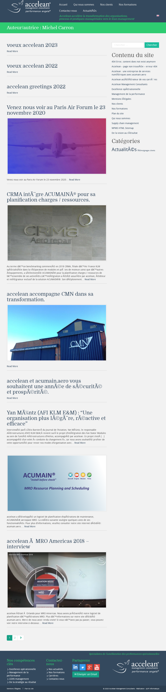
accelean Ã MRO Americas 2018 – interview (48, 544)
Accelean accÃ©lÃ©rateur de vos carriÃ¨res (134, 79)
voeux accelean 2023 (32, 45)
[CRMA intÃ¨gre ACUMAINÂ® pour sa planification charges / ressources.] (57, 232)
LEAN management (19, 679)
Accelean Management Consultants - (122, 689)
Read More (12, 51)
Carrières (53, 675)
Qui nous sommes (83, 4)
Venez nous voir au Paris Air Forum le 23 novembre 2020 (56, 110)
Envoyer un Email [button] (87, 674)
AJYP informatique (152, 689)
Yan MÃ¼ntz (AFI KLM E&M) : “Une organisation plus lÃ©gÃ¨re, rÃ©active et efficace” (56, 418)
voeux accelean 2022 (32, 66)
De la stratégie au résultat (22, 682)
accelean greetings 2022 (36, 87)
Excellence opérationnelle (22, 669)
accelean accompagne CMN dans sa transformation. (50, 297)
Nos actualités (56, 669)
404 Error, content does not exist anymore (134, 61)
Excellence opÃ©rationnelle (126, 89)
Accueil (63, 4)
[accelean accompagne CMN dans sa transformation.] (57, 332)
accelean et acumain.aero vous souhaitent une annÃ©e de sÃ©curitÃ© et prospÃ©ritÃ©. (54, 386)
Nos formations (127, 4)
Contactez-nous (68, 10)
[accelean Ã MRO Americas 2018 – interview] (57, 579)
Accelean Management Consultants (129, 84)
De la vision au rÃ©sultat (124, 133)
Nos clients (106, 4)
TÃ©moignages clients (146, 150)
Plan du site (118, 113)
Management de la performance (128, 94)
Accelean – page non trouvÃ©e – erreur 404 (134, 66)
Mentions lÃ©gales (121, 99)
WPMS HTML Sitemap (123, 128)
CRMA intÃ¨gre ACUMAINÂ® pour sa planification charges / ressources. (51, 197)
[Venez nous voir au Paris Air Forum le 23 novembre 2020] (57, 146)
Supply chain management (125, 123)
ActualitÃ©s (89, 10)
